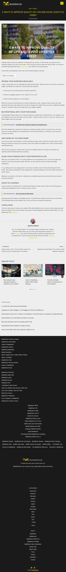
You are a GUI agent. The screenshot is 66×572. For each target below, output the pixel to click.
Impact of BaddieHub (8, 344)
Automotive (33, 491)
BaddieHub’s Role (7, 360)
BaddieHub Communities (9, 342)
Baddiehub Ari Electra (8, 372)
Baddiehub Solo (6, 382)
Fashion (33, 498)
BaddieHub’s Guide (33, 410)
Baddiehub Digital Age (8, 349)
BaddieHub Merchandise (24, 447)
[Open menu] (61, 3)
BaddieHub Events (7, 368)
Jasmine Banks (33, 18)
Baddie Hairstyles (6, 352)
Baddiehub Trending (33, 541)
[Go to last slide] (4, 276)
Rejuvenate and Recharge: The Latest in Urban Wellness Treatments (50, 249)
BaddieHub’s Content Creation (10, 339)
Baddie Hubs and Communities (33, 423)
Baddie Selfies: (47, 444)
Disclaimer (33, 557)
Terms (33, 552)
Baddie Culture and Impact (33, 444)
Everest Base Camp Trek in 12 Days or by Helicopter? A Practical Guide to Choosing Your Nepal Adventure (32, 314)
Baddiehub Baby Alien (8, 375)
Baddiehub (14, 212)
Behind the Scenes (7, 393)
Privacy (33, 554)
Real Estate (33, 509)
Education (33, 496)
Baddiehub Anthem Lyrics (33, 418)
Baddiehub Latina (6, 377)
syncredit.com (24, 66)
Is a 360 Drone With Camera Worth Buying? (14, 306)
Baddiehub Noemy (7, 380)
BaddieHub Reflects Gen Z (33, 436)
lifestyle (17, 233)
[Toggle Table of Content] (16, 76)
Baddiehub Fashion (7, 441)
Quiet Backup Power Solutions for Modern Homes (16, 325)
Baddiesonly (33, 536)
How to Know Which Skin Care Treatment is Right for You (18, 329)
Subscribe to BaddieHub (56, 447)
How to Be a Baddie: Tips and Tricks (12, 390)
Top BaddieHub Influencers (40, 447)
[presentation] (11, 270)
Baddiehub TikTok (33, 405)
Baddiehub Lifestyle (37, 441)
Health (33, 504)
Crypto (34, 522)
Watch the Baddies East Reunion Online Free (14, 388)
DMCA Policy (33, 549)
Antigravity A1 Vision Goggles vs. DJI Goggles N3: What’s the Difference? (23, 310)
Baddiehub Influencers (33, 539)
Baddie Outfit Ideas (18, 444)
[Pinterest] (34, 567)
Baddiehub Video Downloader (33, 544)
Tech (33, 519)
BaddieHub (35, 570)
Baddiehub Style (7, 444)
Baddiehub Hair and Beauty (22, 441)
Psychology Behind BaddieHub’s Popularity (33, 434)
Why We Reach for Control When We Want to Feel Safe (18, 318)
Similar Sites (33, 546)
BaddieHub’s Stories (7, 347)
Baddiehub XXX (33, 408)
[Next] (62, 276)
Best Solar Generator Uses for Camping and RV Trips (17, 322)
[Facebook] (31, 567)
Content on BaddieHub (8, 447)
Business (33, 493)
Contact (33, 559)
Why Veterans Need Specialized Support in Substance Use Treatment (11, 282)
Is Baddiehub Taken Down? (9, 385)
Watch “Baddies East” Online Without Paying (14, 355)
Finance (33, 501)
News (33, 511)
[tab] (30, 289)
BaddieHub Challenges (8, 395)
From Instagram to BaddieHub (10, 398)
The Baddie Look (57, 444)
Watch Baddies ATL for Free (33, 421)
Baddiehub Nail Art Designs (52, 441)
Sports (33, 517)
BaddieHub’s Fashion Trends (10, 401)
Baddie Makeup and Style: (33, 426)
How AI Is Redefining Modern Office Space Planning (31, 282)
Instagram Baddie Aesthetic (33, 429)
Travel (33, 525)
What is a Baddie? (7, 357)
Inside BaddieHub (33, 431)
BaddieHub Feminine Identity (10, 362)
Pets (33, 514)
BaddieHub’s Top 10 (33, 413)
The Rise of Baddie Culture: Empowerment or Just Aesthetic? (54, 282)
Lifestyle (33, 506)
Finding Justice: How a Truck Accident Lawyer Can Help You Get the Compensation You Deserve (16, 249)
